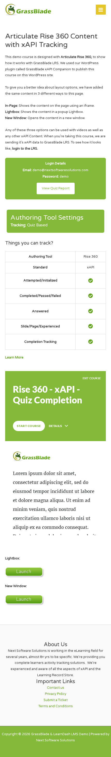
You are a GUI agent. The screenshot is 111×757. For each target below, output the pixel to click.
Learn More (14, 357)
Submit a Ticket (56, 700)
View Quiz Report (55, 188)
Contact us (55, 688)
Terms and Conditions (55, 706)
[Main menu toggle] (101, 10)
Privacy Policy (55, 694)
